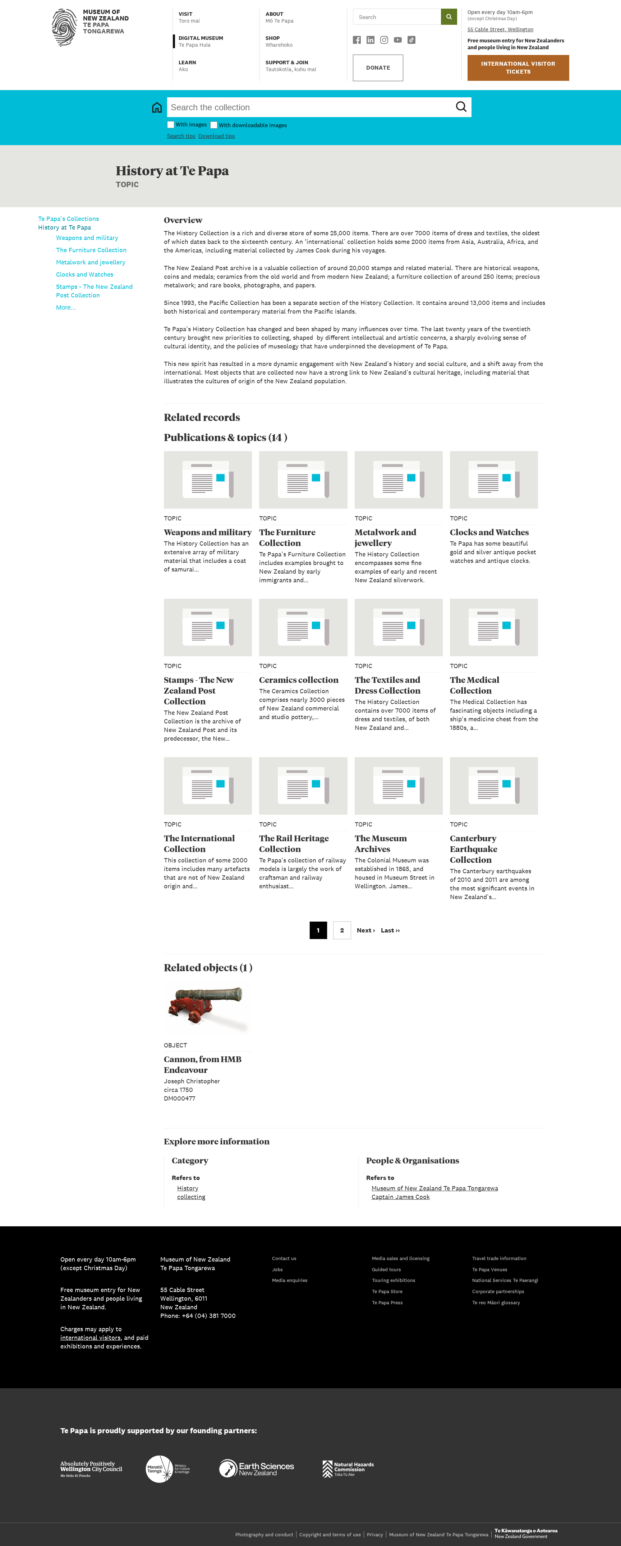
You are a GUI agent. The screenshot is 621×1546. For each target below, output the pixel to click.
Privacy (375, 1534)
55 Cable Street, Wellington (500, 29)
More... (66, 307)
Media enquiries (290, 1280)
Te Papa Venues (489, 1269)
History (187, 1188)
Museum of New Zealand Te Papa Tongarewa (435, 1188)
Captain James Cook (401, 1197)
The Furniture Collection (91, 250)
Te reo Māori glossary (496, 1302)
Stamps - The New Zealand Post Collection (94, 290)
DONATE (378, 67)
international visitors (90, 1337)
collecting (191, 1197)
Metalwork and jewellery (90, 262)
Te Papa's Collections (68, 218)
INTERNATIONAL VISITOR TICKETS (518, 67)
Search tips (181, 136)
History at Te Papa (64, 227)
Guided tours (386, 1269)
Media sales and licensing (400, 1258)
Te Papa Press (387, 1302)
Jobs (277, 1269)
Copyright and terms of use (330, 1534)
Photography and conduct (264, 1534)
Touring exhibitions (393, 1280)
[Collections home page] (157, 107)
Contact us (284, 1258)
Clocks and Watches (84, 274)
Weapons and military (87, 237)
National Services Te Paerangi (505, 1280)
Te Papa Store (387, 1291)
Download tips (216, 136)
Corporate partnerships (498, 1291)
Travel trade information (499, 1258)
